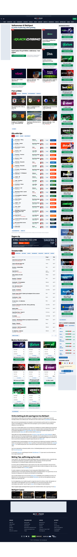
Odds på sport (12, 524)
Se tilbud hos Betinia (50, 44)
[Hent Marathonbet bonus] (67, 277)
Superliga (38, 93)
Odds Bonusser (27, 524)
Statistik (57, 22)
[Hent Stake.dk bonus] (19, 391)
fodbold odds (22, 432)
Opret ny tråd (15, 335)
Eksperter (11, 527)
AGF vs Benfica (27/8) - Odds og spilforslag (18, 107)
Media (72, 22)
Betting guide (63, 22)
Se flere (14, 129)
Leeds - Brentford (18, 180)
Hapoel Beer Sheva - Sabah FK (18, 312)
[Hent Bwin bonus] (67, 174)
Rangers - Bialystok (16, 323)
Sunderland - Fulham (19, 184)
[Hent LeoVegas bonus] (67, 248)
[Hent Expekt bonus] (67, 218)
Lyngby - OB (17, 176)
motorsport (54, 442)
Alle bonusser (15, 411)
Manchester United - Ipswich (21, 191)
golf (13, 444)
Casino (68, 22)
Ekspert (17, 136)
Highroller (61, 350)
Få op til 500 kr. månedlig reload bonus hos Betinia (49, 40)
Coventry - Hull (18, 151)
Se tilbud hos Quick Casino (19, 55)
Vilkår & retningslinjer (58, 527)
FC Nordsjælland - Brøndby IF (21, 195)
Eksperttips (9, 22)
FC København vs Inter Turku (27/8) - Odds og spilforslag (50, 107)
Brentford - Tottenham (16, 278)
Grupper (52, 253)
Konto (74, 18)
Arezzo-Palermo (18, 199)
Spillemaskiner (51, 497)
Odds (14, 22)
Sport (4, 22)
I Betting (61, 337)
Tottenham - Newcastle (19, 162)
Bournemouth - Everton (20, 147)
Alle (13, 136)
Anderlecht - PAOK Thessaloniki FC (19, 327)
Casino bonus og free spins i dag (18, 259)
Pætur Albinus (61, 354)
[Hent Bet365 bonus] (34, 367)
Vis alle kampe (67, 371)
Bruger (21, 136)
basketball (30, 430)
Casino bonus (28, 497)
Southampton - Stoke (16, 297)
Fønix (61, 343)
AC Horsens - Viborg (19, 139)
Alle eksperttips (15, 230)
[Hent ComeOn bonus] (67, 204)
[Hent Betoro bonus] (19, 367)
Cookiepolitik (56, 531)
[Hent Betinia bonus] (34, 345)
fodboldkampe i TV (36, 452)
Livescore (40, 22)
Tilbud (25, 531)
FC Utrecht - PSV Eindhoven (20, 169)
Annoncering (56, 526)
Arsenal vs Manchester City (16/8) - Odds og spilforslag (23, 304)
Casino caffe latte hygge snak (18, 263)
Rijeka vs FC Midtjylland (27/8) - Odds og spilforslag (33, 107)
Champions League (36, 434)
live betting (26, 467)
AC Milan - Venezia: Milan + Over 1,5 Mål (25, 240)
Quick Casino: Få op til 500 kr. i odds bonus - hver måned (26, 51)
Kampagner (24, 93)
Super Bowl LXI (18, 215)
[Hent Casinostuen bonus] (67, 188)
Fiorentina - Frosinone (19, 154)
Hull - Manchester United (17, 286)
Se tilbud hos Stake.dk (49, 64)
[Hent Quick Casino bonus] (19, 345)
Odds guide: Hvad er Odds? (44, 529)
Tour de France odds (17, 449)
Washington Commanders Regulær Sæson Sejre (20, 210)
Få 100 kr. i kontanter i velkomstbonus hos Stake (48, 60)
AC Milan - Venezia (19, 143)
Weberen (61, 331)
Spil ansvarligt (28, 15)
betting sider (33, 475)
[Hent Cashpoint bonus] (67, 160)
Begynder (24, 253)
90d (60, 328)
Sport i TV (45, 22)
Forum (35, 22)
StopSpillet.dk (49, 15)
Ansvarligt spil (42, 531)
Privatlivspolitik (57, 529)
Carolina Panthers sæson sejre (21, 219)
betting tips (19, 452)
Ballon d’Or (42, 438)
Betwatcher (51, 22)
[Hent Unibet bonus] (34, 391)
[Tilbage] (62, 371)
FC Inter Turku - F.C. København (18, 301)
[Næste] (72, 371)
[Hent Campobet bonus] (49, 345)
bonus (32, 484)
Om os (55, 524)
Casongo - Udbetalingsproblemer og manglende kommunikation (25, 319)
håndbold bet (38, 432)
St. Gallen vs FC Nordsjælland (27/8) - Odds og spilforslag (17, 122)
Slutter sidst (17, 226)
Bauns (61, 334)
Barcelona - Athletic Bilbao (17, 267)
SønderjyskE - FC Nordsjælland (18, 282)
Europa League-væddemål (46, 434)
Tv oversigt (14, 316)
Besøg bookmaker (19, 359)
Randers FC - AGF (18, 188)
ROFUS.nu (36, 15)
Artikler (31, 22)
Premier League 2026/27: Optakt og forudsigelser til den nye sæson (50, 80)
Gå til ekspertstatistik (63, 357)
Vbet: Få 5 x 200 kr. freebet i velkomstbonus (17, 80)
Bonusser (26, 22)
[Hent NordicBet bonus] (67, 292)
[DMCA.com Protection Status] (37, 536)
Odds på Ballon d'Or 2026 (17, 274)
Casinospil (38, 497)
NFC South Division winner (20, 222)
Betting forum (42, 522)
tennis (25, 430)
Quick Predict (71, 325)
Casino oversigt (16, 497)
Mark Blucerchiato (62, 340)
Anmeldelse (19, 355)
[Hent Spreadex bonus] (67, 262)
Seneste (14, 93)
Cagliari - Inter (18, 202)
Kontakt (55, 522)
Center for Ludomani (13, 531)
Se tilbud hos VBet (18, 83)
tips (55, 486)
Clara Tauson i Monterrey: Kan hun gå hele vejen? (34, 122)
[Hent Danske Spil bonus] (67, 307)
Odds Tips (11, 522)
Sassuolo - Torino (18, 158)
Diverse (28, 253)
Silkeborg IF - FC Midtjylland (21, 173)
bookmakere (35, 477)
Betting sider (26, 522)
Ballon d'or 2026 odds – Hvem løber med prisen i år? (33, 80)
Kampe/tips (47, 253)
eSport (30, 442)
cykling (34, 430)
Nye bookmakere (31, 93)
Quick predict (27, 136)
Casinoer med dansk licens (29, 529)
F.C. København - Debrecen (17, 331)
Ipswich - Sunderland (16, 289)
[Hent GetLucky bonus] (67, 232)
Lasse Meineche (61, 347)
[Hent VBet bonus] (49, 367)
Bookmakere (19, 22)
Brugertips (40, 253)
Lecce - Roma (17, 206)
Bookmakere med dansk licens (30, 527)
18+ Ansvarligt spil (43, 540)
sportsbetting (47, 419)
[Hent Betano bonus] (67, 145)
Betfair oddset (15, 308)
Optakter (19, 93)
